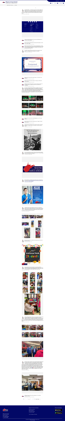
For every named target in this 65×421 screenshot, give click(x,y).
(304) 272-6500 (6, 417)
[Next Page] (34, 399)
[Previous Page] (23, 399)
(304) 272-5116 (7, 416)
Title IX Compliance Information (33, 414)
